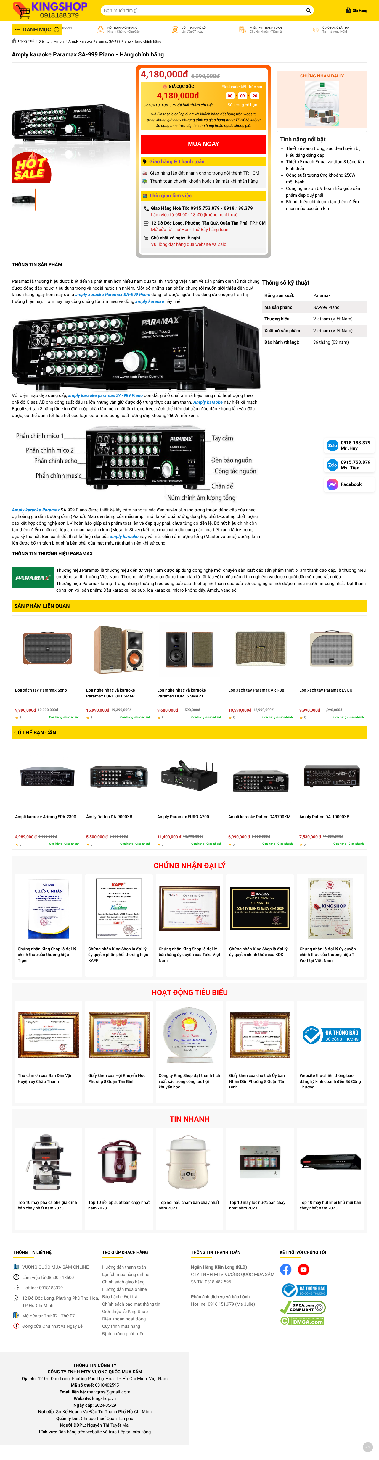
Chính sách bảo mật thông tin (131, 1304)
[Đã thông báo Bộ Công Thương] (303, 1297)
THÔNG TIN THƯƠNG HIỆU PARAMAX (52, 553)
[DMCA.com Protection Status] (302, 1323)
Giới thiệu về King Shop (125, 1311)
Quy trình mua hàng (121, 1326)
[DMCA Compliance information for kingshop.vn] (303, 1312)
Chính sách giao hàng (123, 1282)
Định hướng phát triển (123, 1333)
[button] (368, 1448)
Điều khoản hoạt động (124, 1319)
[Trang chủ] (50, 10)
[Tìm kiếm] (308, 10)
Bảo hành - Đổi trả (119, 1296)
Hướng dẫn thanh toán (124, 1267)
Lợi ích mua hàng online (125, 1274)
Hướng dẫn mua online (124, 1289)
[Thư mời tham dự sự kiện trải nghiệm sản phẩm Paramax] (322, 104)
